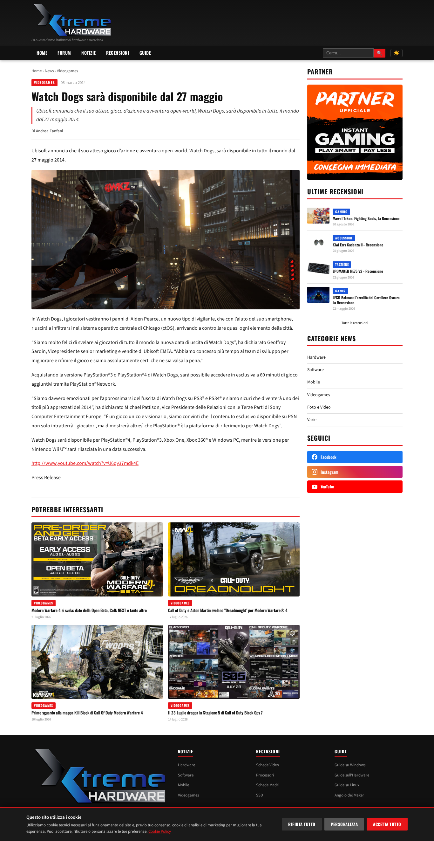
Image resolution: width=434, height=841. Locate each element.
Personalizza (344, 824)
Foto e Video (319, 407)
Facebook (328, 457)
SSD (259, 795)
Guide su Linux (347, 785)
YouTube (327, 486)
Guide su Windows (350, 765)
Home (42, 52)
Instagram (329, 472)
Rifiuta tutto (301, 824)
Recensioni (117, 52)
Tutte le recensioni (355, 323)
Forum (64, 52)
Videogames (67, 71)
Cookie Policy (159, 831)
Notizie (88, 52)
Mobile (313, 382)
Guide (145, 52)
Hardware (316, 357)
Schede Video (267, 765)
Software (315, 370)
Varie (311, 420)
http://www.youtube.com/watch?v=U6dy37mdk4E (85, 463)
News (49, 71)
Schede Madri (267, 785)
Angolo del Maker (349, 795)
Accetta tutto (387, 824)
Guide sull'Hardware (352, 775)
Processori (265, 775)
